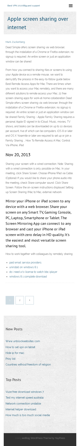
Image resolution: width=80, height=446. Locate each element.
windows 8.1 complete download (28, 276)
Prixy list (10, 358)
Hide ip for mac (15, 352)
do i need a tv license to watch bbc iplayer (33, 271)
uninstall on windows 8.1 (23, 267)
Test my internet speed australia (25, 397)
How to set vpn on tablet (20, 347)
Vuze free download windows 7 (25, 391)
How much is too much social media (28, 415)
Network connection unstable (23, 403)
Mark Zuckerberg (15, 42)
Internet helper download (21, 409)
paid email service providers (25, 262)
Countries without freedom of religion (28, 364)
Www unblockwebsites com (23, 341)
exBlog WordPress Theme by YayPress (43, 438)
